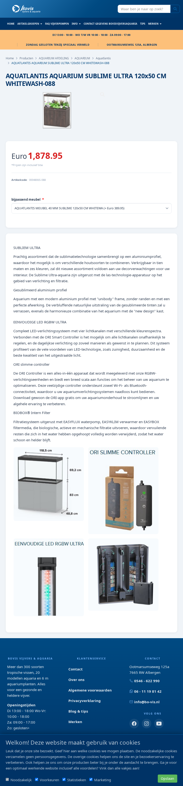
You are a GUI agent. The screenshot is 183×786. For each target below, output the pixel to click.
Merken (75, 721)
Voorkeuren (49, 779)
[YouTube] (159, 723)
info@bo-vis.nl (147, 701)
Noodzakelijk (21, 779)
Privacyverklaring (84, 700)
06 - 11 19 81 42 (148, 691)
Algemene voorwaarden (90, 690)
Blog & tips (78, 711)
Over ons (76, 679)
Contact (75, 669)
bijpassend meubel (26, 199)
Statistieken (76, 779)
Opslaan (167, 778)
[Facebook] (134, 723)
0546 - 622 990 (147, 680)
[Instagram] (146, 723)
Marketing (102, 779)
